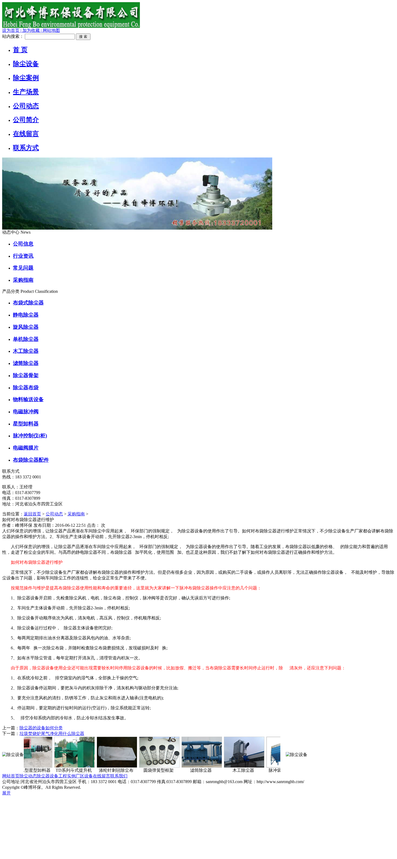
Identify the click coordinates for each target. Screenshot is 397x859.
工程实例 (67, 776)
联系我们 (118, 776)
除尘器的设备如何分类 (41, 728)
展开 (6, 793)
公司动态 (54, 514)
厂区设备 (84, 776)
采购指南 (76, 514)
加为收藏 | (31, 30)
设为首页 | (11, 30)
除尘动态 (28, 776)
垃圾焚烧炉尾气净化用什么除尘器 (51, 733)
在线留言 (101, 776)
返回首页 (32, 514)
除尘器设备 (47, 776)
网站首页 (10, 776)
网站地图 (51, 30)
